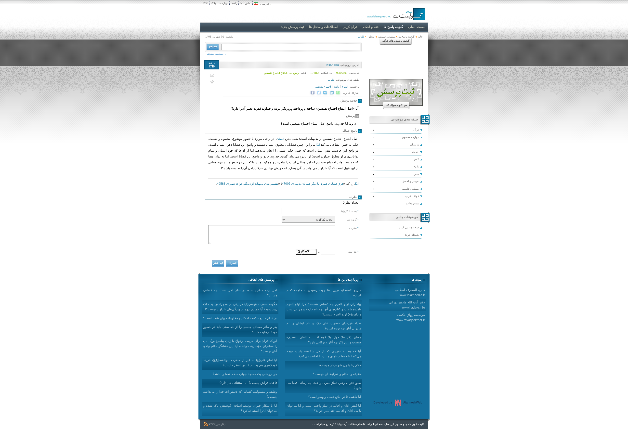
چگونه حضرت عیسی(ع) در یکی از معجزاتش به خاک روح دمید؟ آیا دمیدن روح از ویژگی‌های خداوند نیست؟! (240, 306)
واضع (336, 86)
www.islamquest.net (379, 16)
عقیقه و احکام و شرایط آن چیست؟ (337, 374)
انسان (280, 139)
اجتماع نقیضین (323, 86)
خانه (420, 36)
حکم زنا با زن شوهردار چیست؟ (339, 365)
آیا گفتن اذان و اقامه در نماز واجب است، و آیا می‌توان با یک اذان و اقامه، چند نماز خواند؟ (324, 408)
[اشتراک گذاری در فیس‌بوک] (312, 93)
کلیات (331, 79)
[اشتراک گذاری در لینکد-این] (332, 93)
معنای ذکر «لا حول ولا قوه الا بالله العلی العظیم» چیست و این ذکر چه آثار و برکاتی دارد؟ (324, 339)
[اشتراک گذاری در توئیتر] (319, 93)
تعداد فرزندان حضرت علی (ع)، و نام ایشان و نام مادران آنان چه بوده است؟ (324, 325)
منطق (371, 36)
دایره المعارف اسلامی (410, 292)
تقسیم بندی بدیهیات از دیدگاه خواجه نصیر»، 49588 (247, 183)
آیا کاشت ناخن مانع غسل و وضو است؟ (334, 397)
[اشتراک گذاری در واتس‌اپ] (338, 93)
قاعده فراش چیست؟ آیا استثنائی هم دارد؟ (248, 383)
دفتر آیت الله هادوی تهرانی (407, 304)
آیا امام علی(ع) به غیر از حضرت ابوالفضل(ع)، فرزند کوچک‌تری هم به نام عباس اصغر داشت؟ (240, 362)
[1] (318, 144)
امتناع (345, 86)
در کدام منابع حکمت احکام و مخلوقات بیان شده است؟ (240, 318)
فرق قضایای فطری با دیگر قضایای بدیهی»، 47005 (312, 183)
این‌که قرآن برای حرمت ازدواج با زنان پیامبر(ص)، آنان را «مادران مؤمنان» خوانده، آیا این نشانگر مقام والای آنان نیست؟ (240, 346)
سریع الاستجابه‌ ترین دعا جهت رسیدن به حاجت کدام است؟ (324, 292)
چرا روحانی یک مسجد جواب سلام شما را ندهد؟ (245, 374)
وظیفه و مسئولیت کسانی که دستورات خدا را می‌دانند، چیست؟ (240, 394)
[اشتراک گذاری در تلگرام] (325, 93)
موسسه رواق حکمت (410, 317)
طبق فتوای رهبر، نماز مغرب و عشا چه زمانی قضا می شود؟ (324, 385)
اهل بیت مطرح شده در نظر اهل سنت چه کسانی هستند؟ (240, 292)
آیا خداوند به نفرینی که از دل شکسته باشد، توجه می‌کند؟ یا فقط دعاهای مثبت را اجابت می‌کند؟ (324, 353)
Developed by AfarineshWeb (397, 402)
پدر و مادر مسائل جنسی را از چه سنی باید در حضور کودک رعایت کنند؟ (240, 329)
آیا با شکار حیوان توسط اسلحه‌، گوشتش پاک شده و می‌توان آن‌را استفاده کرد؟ (240, 408)
